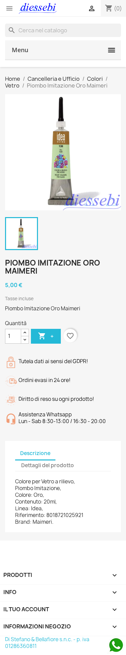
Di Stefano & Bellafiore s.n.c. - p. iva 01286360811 (47, 643)
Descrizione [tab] (35, 453)
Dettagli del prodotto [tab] (47, 465)
